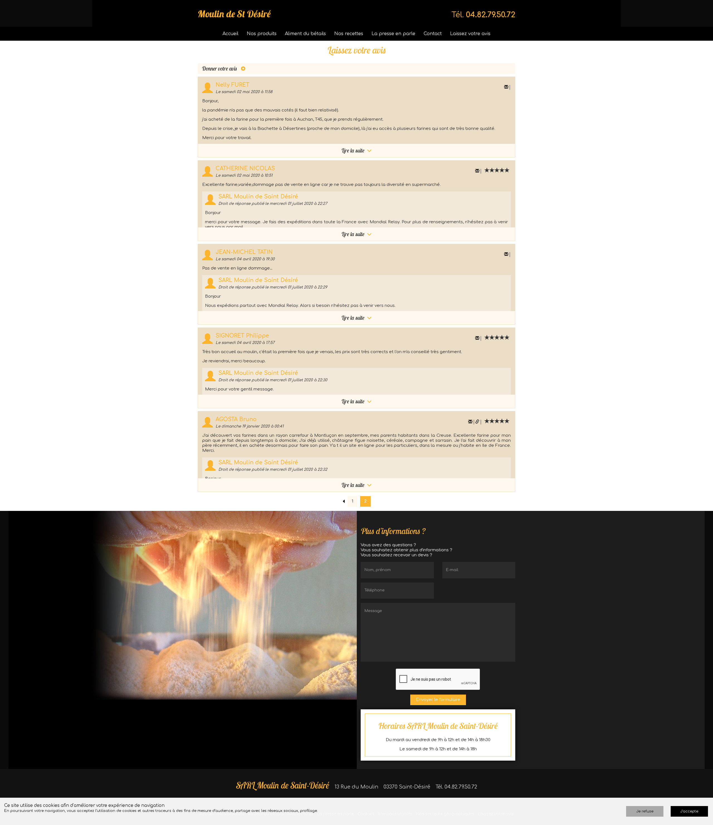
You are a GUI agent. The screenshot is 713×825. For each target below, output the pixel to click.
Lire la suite (353, 150)
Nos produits (262, 33)
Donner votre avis (220, 68)
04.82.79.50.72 (490, 15)
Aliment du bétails (305, 33)
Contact (433, 33)
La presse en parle (393, 33)
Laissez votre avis (470, 33)
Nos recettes (348, 33)
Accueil (230, 33)
